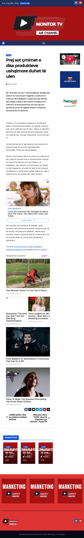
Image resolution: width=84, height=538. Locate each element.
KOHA (44, 249)
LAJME (9, 55)
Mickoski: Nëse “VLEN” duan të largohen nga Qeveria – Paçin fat (38, 418)
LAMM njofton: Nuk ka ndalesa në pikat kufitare (18, 417)
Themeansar (60, 534)
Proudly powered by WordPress (30, 534)
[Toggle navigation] (43, 43)
